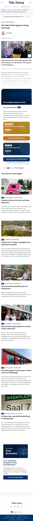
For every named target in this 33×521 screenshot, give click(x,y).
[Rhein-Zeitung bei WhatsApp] (11, 507)
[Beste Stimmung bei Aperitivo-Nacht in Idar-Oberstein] (16, 312)
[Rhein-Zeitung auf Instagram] (18, 507)
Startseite (3, 10)
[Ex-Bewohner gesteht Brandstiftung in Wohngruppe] (16, 402)
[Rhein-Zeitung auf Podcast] (21, 507)
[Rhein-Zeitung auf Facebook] (15, 507)
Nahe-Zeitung (16, 10)
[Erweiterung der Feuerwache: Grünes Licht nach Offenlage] (16, 356)
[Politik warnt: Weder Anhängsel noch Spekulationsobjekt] (16, 228)
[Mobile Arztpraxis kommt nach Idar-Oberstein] (16, 186)
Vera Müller (9, 33)
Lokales (10, 10)
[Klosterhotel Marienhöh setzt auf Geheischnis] (16, 272)
